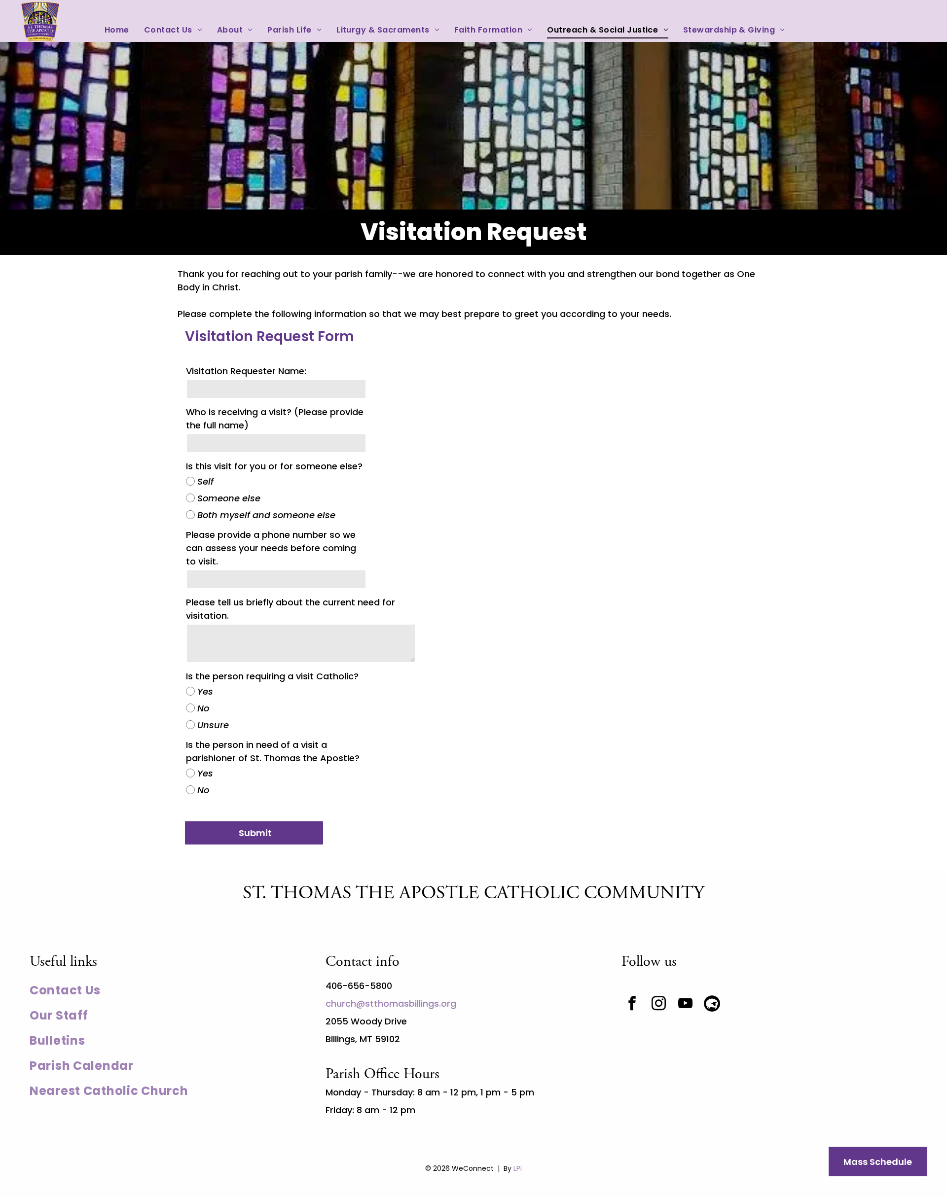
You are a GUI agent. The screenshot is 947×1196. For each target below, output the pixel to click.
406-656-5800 (359, 986)
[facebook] (632, 1004)
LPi (517, 1168)
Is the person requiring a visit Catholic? (272, 676)
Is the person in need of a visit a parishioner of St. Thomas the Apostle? (273, 751)
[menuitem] (117, 29)
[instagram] (659, 1004)
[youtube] (685, 1004)
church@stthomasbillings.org (391, 1003)
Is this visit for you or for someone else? (274, 466)
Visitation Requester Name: (246, 371)
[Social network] (712, 1004)
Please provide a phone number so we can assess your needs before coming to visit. (271, 547)
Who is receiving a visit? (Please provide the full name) (275, 418)
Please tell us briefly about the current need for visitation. (290, 609)
